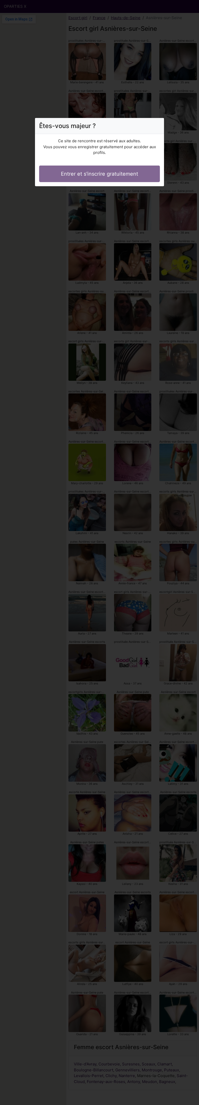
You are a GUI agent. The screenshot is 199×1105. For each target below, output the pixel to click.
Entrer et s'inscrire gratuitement (99, 174)
